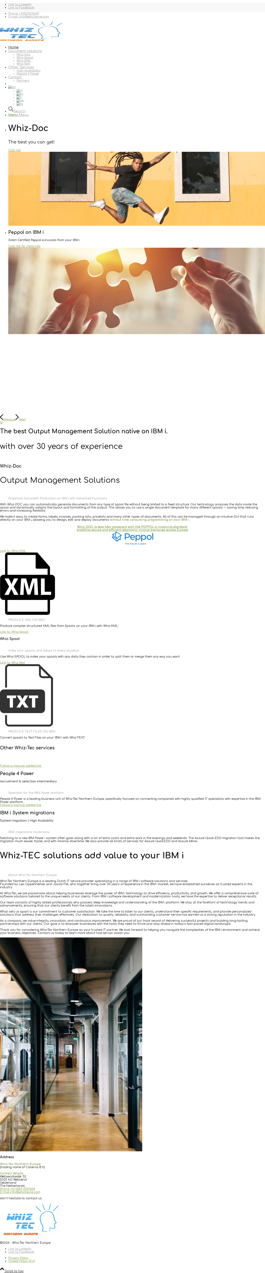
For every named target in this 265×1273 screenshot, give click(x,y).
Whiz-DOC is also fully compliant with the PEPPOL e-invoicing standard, (132, 526)
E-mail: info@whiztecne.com (28, 16)
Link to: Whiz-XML (13, 551)
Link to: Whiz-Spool (14, 631)
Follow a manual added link (20, 765)
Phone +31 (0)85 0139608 (17, 1189)
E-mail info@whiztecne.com (20, 1192)
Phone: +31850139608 (23, 13)
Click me (14, 150)
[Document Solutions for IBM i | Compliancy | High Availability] (31, 41)
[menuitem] (136, 13)
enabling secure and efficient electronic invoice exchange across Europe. (132, 530)
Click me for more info (24, 246)
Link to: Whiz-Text (12, 662)
